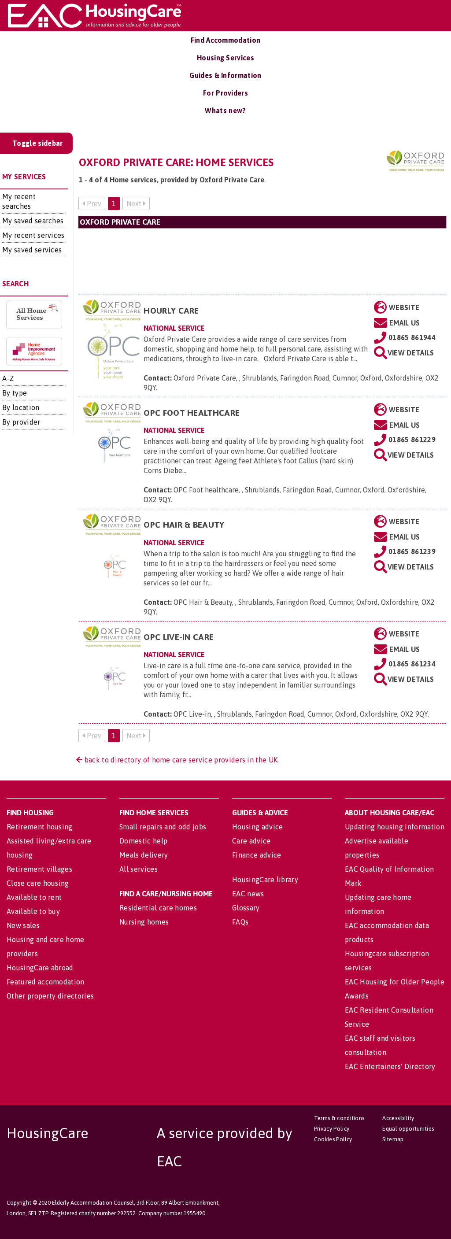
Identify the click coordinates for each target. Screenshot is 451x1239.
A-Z (8, 378)
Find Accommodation (226, 40)
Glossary (246, 908)
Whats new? (225, 111)
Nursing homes (144, 922)
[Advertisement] (262, 261)
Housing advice (257, 827)
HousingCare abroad (40, 968)
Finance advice (256, 855)
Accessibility (398, 1118)
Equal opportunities (408, 1128)
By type (14, 393)
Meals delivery (143, 855)
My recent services (33, 235)
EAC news (248, 894)
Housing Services (225, 58)
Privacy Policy (331, 1128)
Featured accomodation (46, 982)
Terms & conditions (339, 1118)
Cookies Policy (333, 1139)
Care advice (251, 841)
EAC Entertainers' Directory (390, 1066)
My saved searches (32, 221)
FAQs (240, 922)
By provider (21, 422)
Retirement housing (40, 827)
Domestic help (143, 841)
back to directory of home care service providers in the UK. (180, 760)
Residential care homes (158, 908)
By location (21, 407)
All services (138, 869)
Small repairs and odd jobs (162, 827)
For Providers (225, 93)
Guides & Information (225, 75)
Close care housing (38, 883)
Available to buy (33, 911)
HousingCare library (265, 880)
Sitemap (392, 1139)
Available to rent (34, 897)
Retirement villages (39, 869)
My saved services (32, 250)
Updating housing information (394, 827)
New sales (23, 925)
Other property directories (50, 996)
